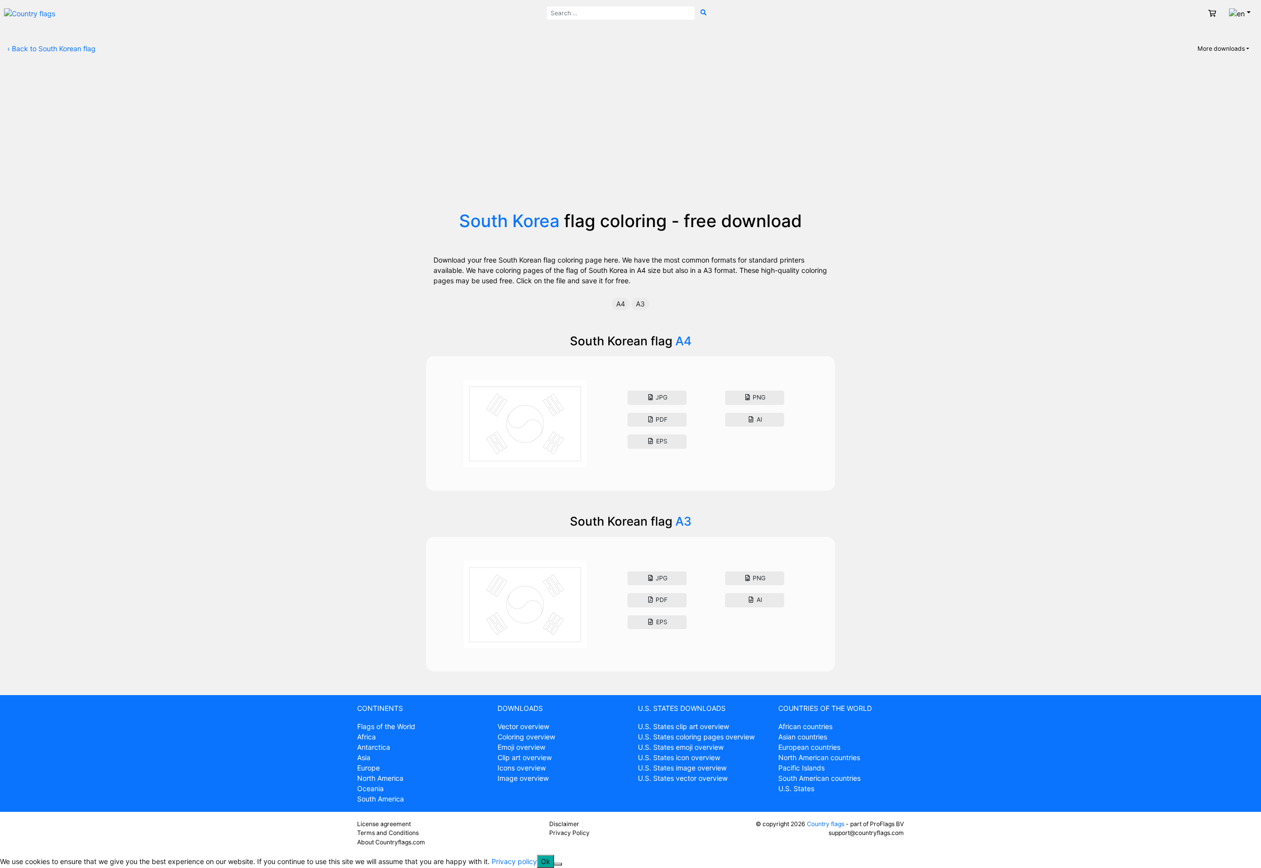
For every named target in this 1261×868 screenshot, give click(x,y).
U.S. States (796, 788)
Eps (661, 441)
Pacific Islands (801, 768)
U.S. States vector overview (683, 778)
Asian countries (802, 737)
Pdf (660, 419)
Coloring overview (526, 737)
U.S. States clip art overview (683, 726)
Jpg (660, 397)
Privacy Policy (569, 832)
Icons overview (522, 768)
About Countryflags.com (391, 842)
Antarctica (373, 747)
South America (380, 799)
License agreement (384, 824)
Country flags (825, 824)
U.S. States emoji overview (681, 747)
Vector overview (523, 726)
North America (380, 778)
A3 (640, 304)
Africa (366, 737)
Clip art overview (525, 757)
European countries (809, 747)
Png (758, 397)
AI (758, 419)
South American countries (819, 778)
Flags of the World (386, 726)
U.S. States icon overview (679, 757)
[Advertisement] (630, 136)
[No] (558, 864)
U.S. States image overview (682, 768)
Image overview (523, 778)
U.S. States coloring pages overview (696, 737)
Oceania (370, 788)
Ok (545, 861)
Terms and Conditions (388, 832)
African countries (805, 726)
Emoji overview (521, 747)
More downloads (1221, 48)
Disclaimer (564, 824)
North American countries (819, 757)
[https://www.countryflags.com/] (29, 12)
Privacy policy (514, 861)
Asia (363, 757)
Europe (368, 768)
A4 (620, 304)
